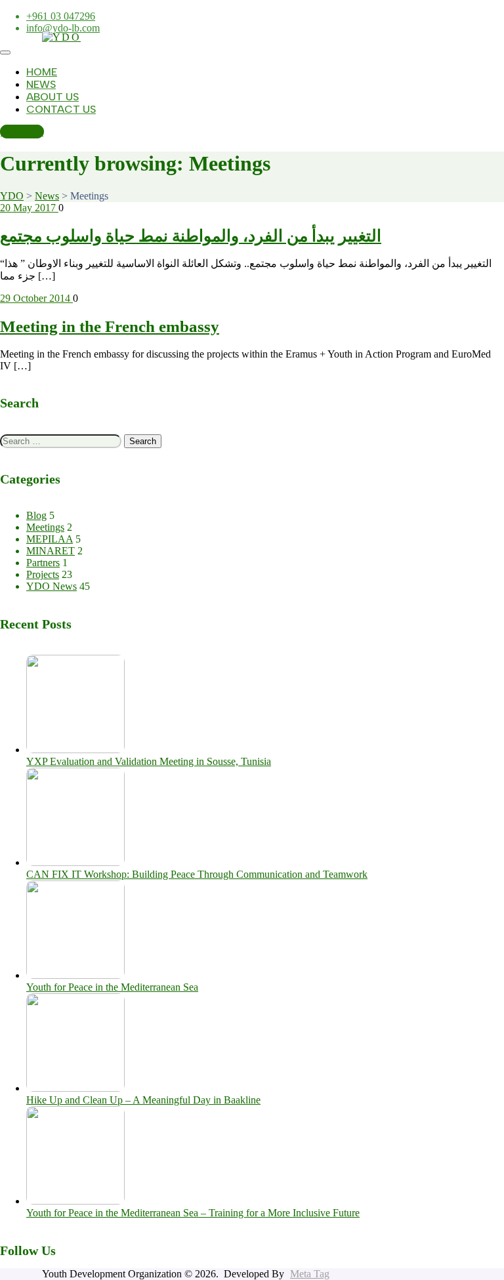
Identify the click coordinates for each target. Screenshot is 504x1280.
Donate (22, 131)
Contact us (61, 109)
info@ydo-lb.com (63, 27)
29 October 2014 (36, 298)
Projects (42, 574)
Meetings (45, 527)
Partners (43, 562)
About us (52, 97)
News (41, 84)
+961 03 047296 (60, 16)
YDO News (51, 586)
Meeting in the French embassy (109, 326)
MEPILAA (49, 539)
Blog (36, 515)
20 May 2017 (29, 207)
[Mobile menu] (5, 52)
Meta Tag (309, 1273)
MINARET (50, 550)
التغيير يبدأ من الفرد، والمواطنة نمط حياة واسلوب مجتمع (190, 236)
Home (41, 72)
